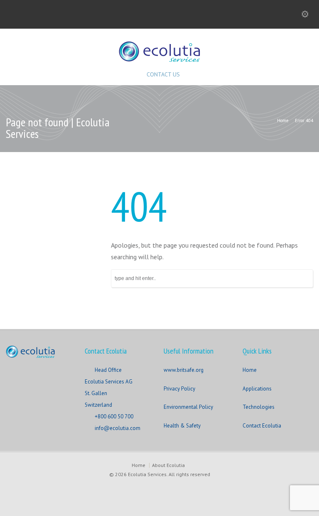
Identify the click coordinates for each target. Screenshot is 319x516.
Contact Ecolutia (262, 425)
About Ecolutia (168, 465)
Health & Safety (182, 425)
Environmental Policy (188, 406)
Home (250, 369)
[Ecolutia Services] (159, 59)
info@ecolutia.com (117, 428)
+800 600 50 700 (114, 416)
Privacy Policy (179, 388)
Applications (257, 388)
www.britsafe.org (184, 369)
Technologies (259, 406)
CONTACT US (163, 74)
